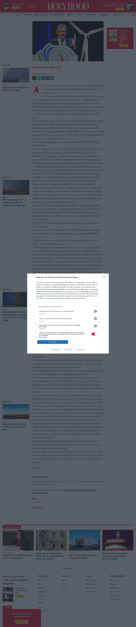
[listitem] (68, 306)
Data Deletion (56, 349)
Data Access (68, 349)
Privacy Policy (80, 349)
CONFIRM (53, 342)
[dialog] (68, 313)
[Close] (105, 277)
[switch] (94, 311)
